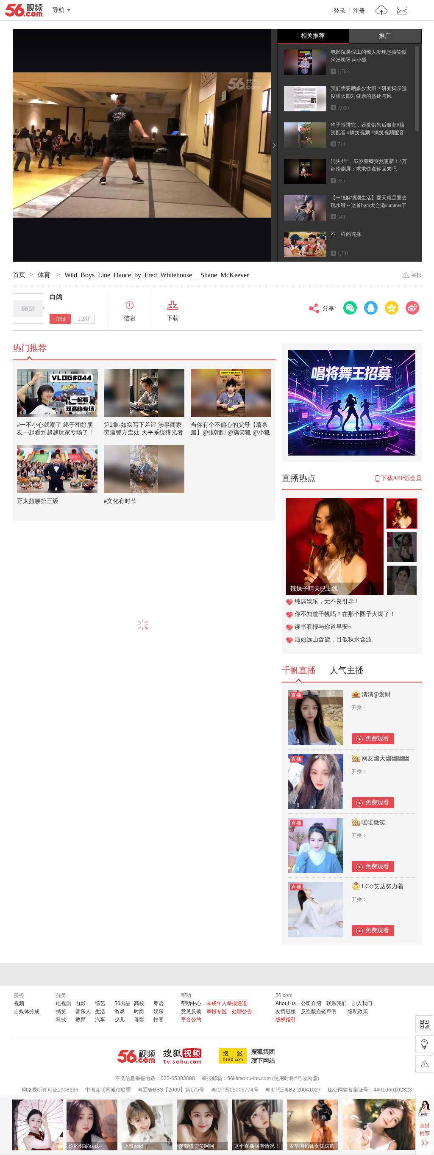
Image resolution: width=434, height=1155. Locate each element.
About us (285, 1003)
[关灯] (424, 1044)
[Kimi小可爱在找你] (335, 502)
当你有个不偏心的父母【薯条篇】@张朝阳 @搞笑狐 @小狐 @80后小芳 (230, 432)
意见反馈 (191, 1011)
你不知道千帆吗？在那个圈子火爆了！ (345, 614)
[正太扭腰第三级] (57, 469)
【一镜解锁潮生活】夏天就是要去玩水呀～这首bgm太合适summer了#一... (369, 205)
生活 (100, 1011)
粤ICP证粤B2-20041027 (293, 1090)
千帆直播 (299, 670)
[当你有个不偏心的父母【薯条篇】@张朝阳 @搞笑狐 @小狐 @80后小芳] (231, 393)
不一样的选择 (346, 234)
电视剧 (63, 1003)
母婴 (139, 1019)
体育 (45, 274)
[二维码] (424, 1024)
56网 (136, 1056)
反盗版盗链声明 (319, 1011)
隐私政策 (358, 1011)
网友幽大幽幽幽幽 (385, 758)
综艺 (100, 1003)
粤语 (158, 1003)
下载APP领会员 (401, 478)
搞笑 (61, 1011)
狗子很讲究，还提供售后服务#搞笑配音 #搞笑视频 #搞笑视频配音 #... (367, 132)
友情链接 (285, 1011)
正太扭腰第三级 (37, 501)
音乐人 (83, 1011)
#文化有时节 (120, 501)
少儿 (119, 1019)
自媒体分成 (26, 1011)
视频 (19, 1003)
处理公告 (242, 1011)
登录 (339, 11)
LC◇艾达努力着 (382, 886)
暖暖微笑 (373, 822)
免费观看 (377, 738)
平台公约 (191, 1019)
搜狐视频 (186, 1056)
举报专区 (216, 1011)
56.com (23, 12)
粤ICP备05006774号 (235, 1090)
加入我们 (362, 1003)
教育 (80, 1019)
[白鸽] (28, 308)
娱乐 (158, 1011)
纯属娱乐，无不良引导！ (327, 601)
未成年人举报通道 (226, 1003)
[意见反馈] (424, 1064)
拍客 (158, 1019)
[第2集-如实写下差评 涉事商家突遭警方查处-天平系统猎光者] (144, 393)
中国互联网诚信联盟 (108, 1090)
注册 (359, 11)
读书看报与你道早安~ (323, 627)
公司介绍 (311, 1003)
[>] (382, 11)
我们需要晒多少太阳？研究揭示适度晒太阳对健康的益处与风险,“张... (369, 96)
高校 (139, 1003)
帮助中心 (191, 1003)
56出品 (122, 1003)
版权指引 (285, 1019)
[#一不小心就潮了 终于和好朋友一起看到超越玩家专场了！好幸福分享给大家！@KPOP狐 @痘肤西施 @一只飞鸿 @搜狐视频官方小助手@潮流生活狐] (57, 393)
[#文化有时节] (144, 469)
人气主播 (347, 670)
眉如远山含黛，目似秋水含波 (333, 639)
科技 (61, 1019)
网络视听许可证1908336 (50, 1090)
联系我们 (336, 1003)
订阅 (60, 319)
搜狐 (248, 1056)
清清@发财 (376, 694)
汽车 (100, 1019)
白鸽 (56, 296)
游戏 (119, 1011)
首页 (19, 274)
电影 (80, 1003)
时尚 (139, 1011)
